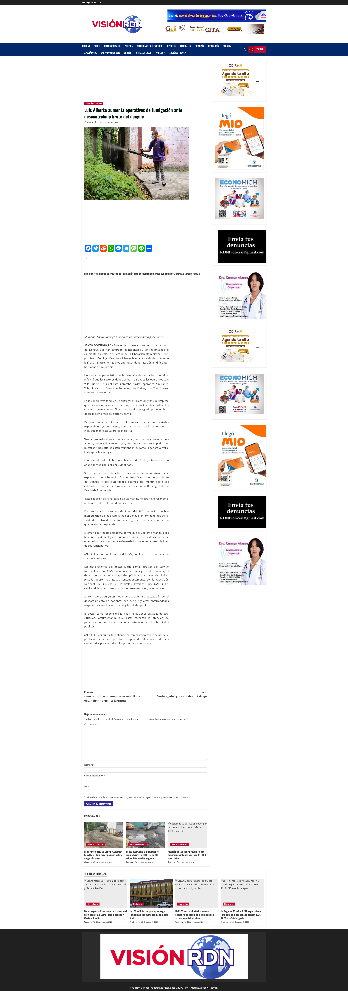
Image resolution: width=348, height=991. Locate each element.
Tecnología (213, 46)
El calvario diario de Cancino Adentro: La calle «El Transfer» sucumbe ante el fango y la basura (103, 855)
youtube (260, 49)
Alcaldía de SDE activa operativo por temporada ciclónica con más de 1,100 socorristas (187, 855)
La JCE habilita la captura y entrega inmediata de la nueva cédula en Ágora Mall (149, 914)
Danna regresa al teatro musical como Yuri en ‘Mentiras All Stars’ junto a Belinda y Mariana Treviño (105, 914)
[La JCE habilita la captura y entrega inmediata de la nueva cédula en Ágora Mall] (151, 893)
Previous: (112, 696)
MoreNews (196, 987)
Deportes (171, 46)
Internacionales (112, 46)
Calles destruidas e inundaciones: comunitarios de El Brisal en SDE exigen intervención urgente (142, 855)
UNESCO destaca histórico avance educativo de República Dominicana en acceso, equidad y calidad (194, 914)
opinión (127, 52)
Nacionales (185, 46)
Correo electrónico (94, 775)
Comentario (91, 724)
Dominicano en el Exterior (149, 46)
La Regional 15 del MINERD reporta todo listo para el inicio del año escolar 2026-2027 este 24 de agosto (241, 914)
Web (86, 786)
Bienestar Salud (143, 52)
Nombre (89, 764)
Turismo (159, 52)
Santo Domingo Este (110, 52)
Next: (182, 694)
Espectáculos (90, 52)
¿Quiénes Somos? (178, 52)
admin (90, 122)
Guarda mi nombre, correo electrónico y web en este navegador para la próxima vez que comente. (137, 797)
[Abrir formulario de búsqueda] (245, 49)
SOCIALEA (227, 46)
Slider (97, 46)
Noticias (86, 46)
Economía (199, 46)
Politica (129, 46)
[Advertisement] (146, 79)
